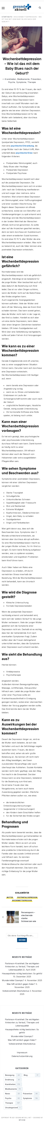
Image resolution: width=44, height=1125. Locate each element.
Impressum (22, 1052)
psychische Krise (24, 153)
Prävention (36, 79)
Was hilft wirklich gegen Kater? (21, 984)
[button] (3, 8)
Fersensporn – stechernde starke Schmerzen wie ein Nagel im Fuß (29, 917)
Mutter (10, 897)
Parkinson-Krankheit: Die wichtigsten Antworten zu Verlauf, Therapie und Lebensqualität (22, 966)
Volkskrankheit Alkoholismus (15, 991)
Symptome (21, 82)
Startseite (7, 17)
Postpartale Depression (27, 897)
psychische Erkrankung (22, 146)
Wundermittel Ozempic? (13, 980)
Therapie (32, 82)
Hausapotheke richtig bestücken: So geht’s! (22, 973)
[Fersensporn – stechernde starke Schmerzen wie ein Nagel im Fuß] (13, 917)
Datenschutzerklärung (22, 1056)
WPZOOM (22, 1120)
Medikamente (23, 79)
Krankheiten (10, 79)
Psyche (11, 82)
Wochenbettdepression (22, 900)
